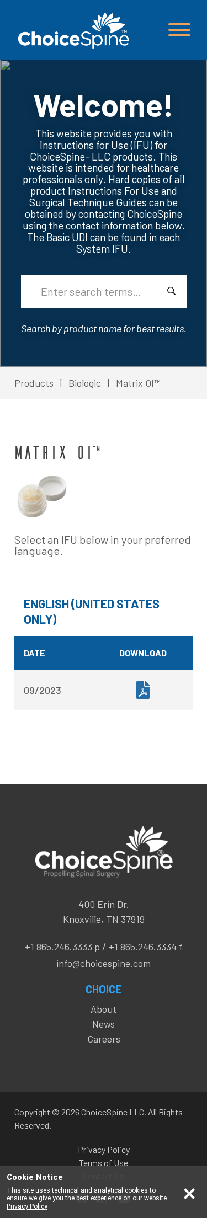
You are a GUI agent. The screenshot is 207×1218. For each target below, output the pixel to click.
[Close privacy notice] (189, 1193)
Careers (103, 1039)
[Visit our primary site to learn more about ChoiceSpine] (72, 30)
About (103, 1009)
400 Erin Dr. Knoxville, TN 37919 (104, 911)
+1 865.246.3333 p (62, 947)
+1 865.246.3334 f (146, 947)
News (103, 1024)
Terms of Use (103, 1162)
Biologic (84, 383)
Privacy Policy (104, 1149)
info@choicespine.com (103, 963)
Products (34, 383)
